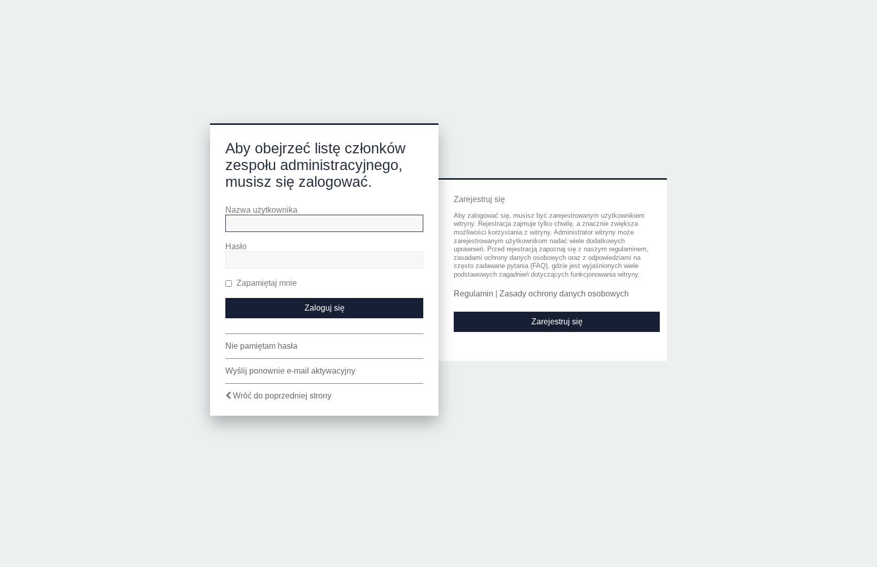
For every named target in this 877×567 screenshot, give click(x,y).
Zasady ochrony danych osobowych (564, 293)
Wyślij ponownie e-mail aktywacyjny (290, 370)
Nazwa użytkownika (261, 210)
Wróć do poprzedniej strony (282, 395)
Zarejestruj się (557, 321)
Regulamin (473, 293)
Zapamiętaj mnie (265, 283)
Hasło (236, 246)
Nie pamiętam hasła (261, 346)
